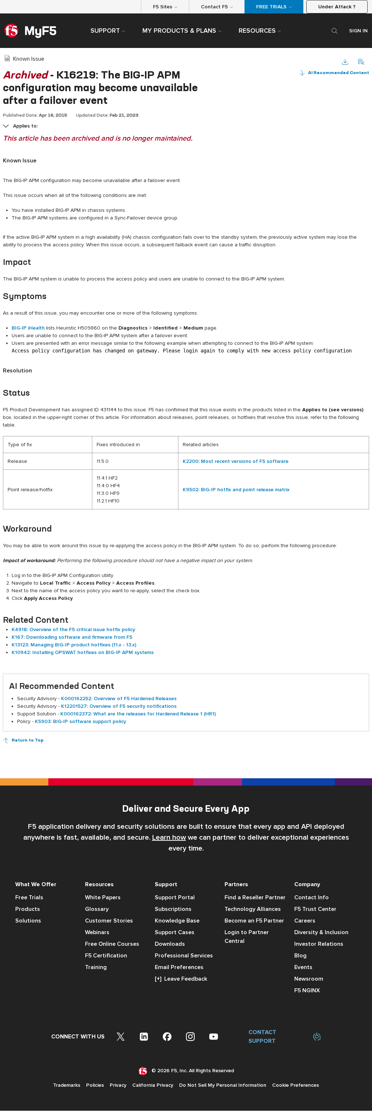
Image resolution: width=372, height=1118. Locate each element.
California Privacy (152, 1085)
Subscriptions (173, 909)
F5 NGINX (307, 990)
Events (303, 967)
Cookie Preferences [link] (295, 1085)
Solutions (28, 920)
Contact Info (311, 897)
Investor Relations (318, 944)
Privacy (118, 1085)
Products (27, 909)
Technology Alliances (253, 909)
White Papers (103, 897)
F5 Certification (106, 955)
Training (96, 967)
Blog (300, 955)
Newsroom (308, 978)
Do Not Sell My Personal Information (222, 1085)
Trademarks (66, 1085)
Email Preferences (179, 967)
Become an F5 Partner (254, 920)
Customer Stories (109, 920)
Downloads (170, 944)
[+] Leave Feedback (181, 978)
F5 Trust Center (315, 909)
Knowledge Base (177, 920)
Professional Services (184, 955)
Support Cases (174, 932)
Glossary (97, 909)
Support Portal (175, 897)
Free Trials (29, 897)
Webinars (97, 932)
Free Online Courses (112, 944)
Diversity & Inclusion (321, 932)
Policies (95, 1085)
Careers (304, 920)
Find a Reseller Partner (255, 897)
